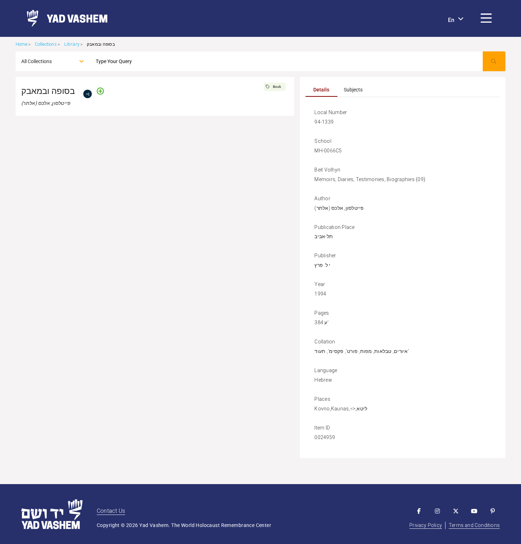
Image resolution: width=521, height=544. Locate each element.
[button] (486, 18)
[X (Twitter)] (456, 511)
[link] (64, 18)
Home (21, 44)
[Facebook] (419, 511)
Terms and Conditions (474, 525)
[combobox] (46, 61)
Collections (46, 44)
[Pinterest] (493, 511)
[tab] (321, 90)
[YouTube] (474, 511)
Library (71, 44)
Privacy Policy (425, 525)
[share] (87, 94)
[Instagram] (437, 511)
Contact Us (111, 510)
